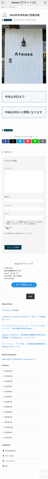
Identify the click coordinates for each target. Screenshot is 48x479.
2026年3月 (8, 371)
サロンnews (7, 20)
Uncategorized (10, 451)
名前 (7, 197)
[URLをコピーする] (42, 141)
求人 (6, 466)
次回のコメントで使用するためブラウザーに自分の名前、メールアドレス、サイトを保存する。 (25, 223)
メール (7, 205)
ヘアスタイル (10, 461)
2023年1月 (8, 422)
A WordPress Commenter (22, 359)
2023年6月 (8, 397)
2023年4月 (8, 407)
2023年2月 (8, 417)
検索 (30, 296)
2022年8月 (8, 432)
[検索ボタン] (45, 2)
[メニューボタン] (2, 2)
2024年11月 (8, 376)
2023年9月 (8, 386)
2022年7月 (8, 438)
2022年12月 (8, 427)
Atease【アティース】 (24, 2)
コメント (8, 168)
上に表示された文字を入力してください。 (19, 233)
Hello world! (6, 359)
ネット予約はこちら (24, 285)
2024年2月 (8, 381)
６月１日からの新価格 (10, 310)
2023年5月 (8, 402)
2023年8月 (8, 391)
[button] (5, 141)
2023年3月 (8, 412)
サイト (6, 214)
